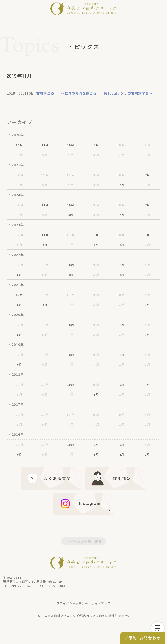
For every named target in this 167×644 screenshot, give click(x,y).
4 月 (71, 155)
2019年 (18, 344)
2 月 (122, 155)
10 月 (71, 175)
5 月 (45, 155)
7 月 (147, 145)
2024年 (18, 194)
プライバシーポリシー (72, 603)
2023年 (18, 224)
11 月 (45, 175)
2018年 (18, 374)
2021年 (18, 284)
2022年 (18, 254)
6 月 (19, 155)
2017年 (18, 404)
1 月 (147, 155)
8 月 (122, 145)
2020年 (18, 314)
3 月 (96, 155)
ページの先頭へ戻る (86, 541)
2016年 (18, 434)
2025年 (18, 164)
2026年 (18, 134)
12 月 (19, 175)
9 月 (96, 175)
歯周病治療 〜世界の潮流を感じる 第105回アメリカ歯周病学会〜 (94, 93)
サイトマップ (100, 603)
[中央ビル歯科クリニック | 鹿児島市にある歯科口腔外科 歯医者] (83, 8)
